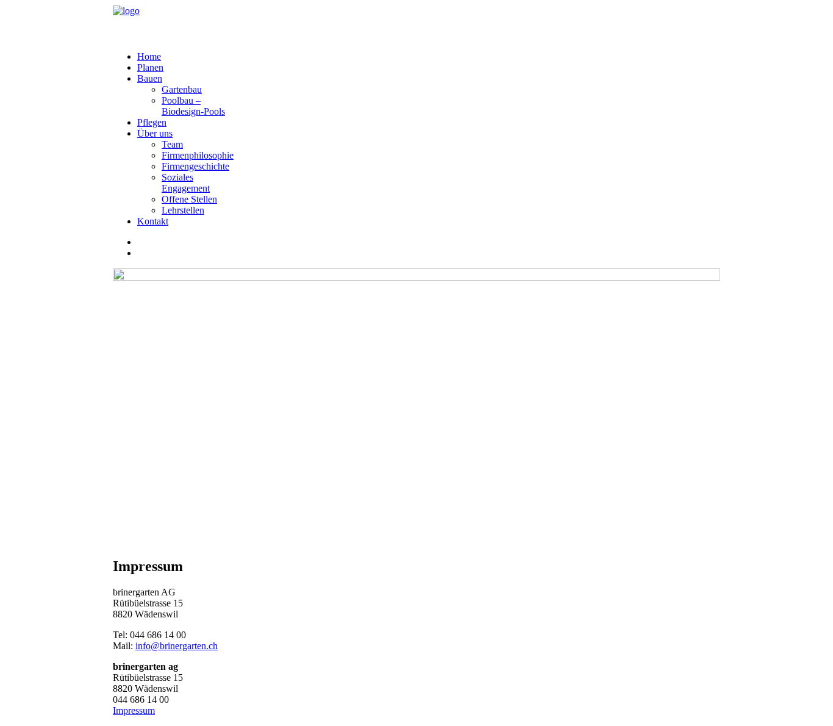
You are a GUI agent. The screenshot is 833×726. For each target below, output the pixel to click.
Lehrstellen (183, 210)
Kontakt (152, 221)
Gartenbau (182, 89)
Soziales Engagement (186, 182)
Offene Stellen (189, 199)
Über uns (155, 133)
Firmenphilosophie (198, 155)
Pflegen (151, 122)
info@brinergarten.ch (176, 646)
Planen (150, 67)
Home (149, 56)
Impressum (134, 710)
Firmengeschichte (195, 166)
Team (172, 144)
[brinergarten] (416, 20)
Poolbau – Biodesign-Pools (193, 106)
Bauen (149, 78)
